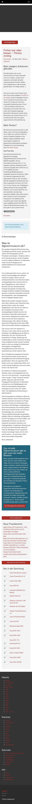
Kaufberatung (9, 760)
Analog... (8, 680)
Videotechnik (9, 683)
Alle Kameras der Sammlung (16, 562)
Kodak (7, 736)
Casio (7, 731)
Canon (7, 729)
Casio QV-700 (14, 621)
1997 (7, 694)
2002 (7, 705)
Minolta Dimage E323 (16, 626)
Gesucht (8, 727)
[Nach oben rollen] (26, 798)
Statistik (7, 764)
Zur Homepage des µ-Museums (15, 506)
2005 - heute (9, 711)
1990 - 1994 (9, 687)
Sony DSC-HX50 (15, 657)
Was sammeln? (10, 755)
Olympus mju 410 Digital (17, 606)
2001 (7, 703)
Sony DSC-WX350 (16, 662)
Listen (7, 724)
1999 (7, 698)
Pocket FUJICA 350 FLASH (12, 552)
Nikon (7, 738)
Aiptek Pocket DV (15, 596)
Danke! (7, 775)
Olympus (8, 740)
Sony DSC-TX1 (14, 640)
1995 (7, 689)
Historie (7, 720)
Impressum (8, 777)
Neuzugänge (9, 722)
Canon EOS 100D (15, 581)
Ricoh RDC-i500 (15, 635)
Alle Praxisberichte (16, 518)
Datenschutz (9, 779)
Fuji (6, 733)
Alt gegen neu (9, 757)
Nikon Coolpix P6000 (16, 653)
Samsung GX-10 (15, 643)
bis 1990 (8, 685)
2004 (7, 709)
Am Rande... (9, 762)
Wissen (24, 59)
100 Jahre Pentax (12, 147)
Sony (7, 742)
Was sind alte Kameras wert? (14, 753)
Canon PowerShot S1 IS (17, 576)
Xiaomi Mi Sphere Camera (18, 573)
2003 (7, 707)
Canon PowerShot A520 (17, 617)
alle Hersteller (9, 744)
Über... (7, 773)
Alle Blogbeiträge (10, 42)
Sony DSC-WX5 (15, 648)
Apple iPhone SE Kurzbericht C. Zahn (15, 527)
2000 (7, 700)
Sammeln (7, 61)
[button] (2, 18)
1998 (7, 696)
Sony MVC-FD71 (15, 631)
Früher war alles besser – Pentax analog (13, 52)
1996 (7, 691)
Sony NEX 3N (14, 585)
